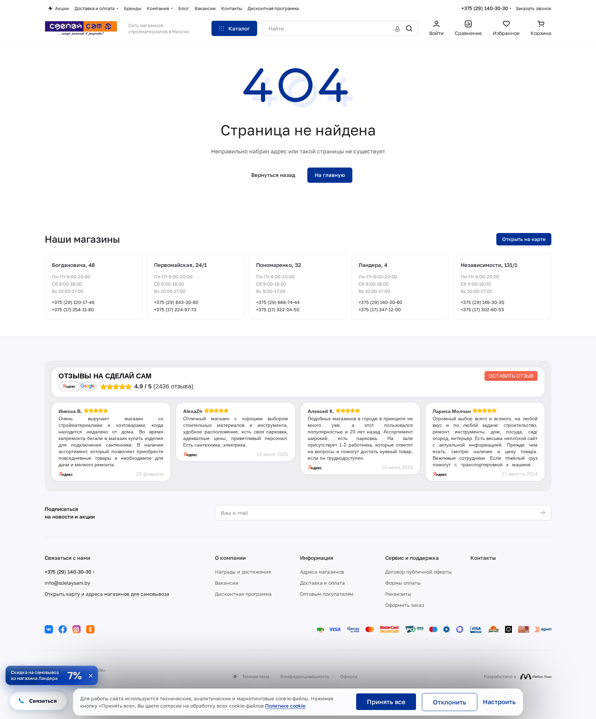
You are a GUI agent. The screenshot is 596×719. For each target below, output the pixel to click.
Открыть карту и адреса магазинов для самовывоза (107, 594)
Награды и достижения (243, 572)
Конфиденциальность (304, 676)
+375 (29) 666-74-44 (278, 302)
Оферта (348, 676)
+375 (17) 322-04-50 (277, 309)
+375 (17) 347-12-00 (380, 309)
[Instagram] (76, 629)
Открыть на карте (523, 239)
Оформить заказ (404, 605)
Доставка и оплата (322, 583)
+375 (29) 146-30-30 (482, 302)
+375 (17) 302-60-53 (482, 309)
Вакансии (226, 583)
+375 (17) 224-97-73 (175, 309)
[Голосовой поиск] (397, 28)
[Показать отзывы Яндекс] (69, 386)
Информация (316, 558)
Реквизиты (398, 594)
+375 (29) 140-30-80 (380, 302)
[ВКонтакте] (49, 629)
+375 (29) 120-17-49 (73, 302)
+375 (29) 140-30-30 (484, 8)
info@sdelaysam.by (67, 583)
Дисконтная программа (243, 594)
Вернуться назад (273, 175)
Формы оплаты (403, 583)
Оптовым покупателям (326, 594)
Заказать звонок (533, 8)
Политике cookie (285, 706)
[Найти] (409, 28)
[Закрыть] (91, 676)
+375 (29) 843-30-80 (176, 302)
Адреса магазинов (322, 572)
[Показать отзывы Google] (88, 386)
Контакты (483, 558)
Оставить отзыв (511, 376)
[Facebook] (62, 629)
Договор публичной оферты (418, 572)
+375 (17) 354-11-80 (73, 309)
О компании (230, 558)
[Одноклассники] (90, 629)
